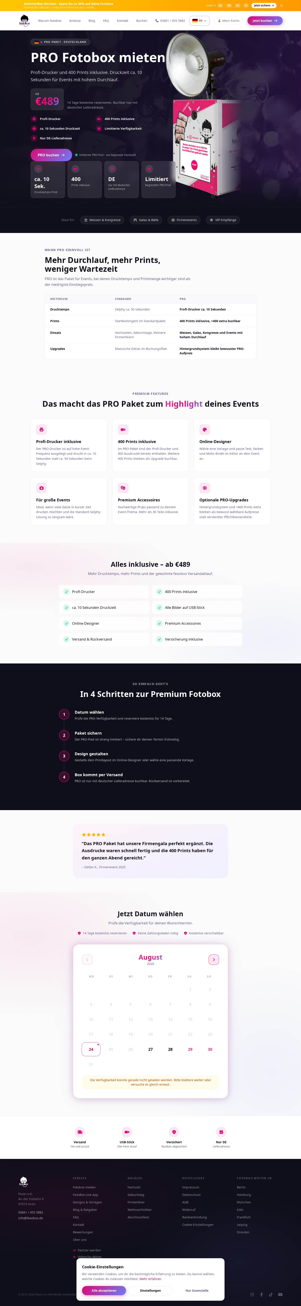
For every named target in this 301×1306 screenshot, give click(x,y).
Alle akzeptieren (104, 1290)
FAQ (106, 20)
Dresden (243, 1232)
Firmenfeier (136, 1202)
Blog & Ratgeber (85, 1210)
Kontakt (122, 20)
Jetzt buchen (262, 20)
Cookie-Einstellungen (198, 1225)
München (244, 1202)
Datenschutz (191, 1195)
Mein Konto (230, 20)
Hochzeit (134, 1187)
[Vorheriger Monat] (87, 959)
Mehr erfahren (150, 1279)
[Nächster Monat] (213, 959)
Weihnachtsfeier (140, 1210)
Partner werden (89, 1250)
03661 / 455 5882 (172, 20)
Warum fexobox (49, 20)
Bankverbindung (194, 1217)
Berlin (241, 1187)
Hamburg (244, 1195)
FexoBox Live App (85, 1195)
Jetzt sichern (262, 5)
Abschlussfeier (138, 1217)
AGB (185, 1202)
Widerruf (188, 1210)
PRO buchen (48, 155)
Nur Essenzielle (197, 1290)
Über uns (80, 1240)
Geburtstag (136, 1195)
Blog (92, 20)
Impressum (190, 1187)
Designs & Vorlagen (87, 1202)
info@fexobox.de (30, 1218)
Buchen (141, 20)
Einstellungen (150, 1290)
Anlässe (75, 20)
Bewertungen (83, 1232)
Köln (240, 1210)
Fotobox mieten (84, 1187)
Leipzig (242, 1225)
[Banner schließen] (281, 5)
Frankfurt (244, 1217)
